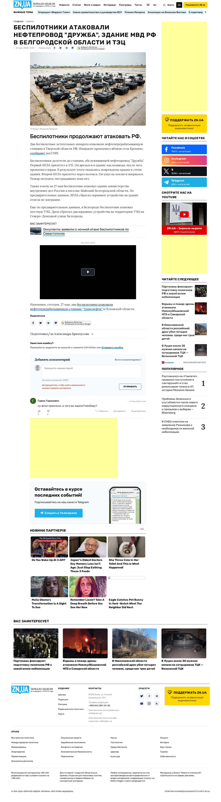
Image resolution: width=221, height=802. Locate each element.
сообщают (37, 153)
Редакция (63, 699)
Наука (113, 738)
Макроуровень (18, 747)
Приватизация (18, 756)
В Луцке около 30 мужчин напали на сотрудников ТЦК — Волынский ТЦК (175, 351)
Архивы (62, 694)
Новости (64, 4)
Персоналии (67, 756)
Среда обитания (118, 747)
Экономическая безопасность (76, 752)
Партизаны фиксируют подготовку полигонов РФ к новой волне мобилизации (177, 292)
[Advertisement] (73, 448)
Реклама (62, 704)
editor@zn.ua (105, 721)
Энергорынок (18, 752)
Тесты (138, 4)
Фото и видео (92, 4)
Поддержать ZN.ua (195, 5)
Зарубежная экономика (73, 742)
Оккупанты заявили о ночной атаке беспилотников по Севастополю (86, 231)
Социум (164, 738)
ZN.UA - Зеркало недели (184, 228)
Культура (115, 756)
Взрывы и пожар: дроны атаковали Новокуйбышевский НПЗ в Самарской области (178, 310)
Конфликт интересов (72, 747)
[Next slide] (205, 12)
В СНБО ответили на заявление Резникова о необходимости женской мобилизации (178, 427)
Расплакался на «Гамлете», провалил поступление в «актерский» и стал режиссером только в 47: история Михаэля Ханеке (180, 383)
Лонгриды (125, 4)
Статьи (76, 4)
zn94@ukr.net (95, 713)
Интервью (110, 4)
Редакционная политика (71, 709)
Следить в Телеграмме (61, 513)
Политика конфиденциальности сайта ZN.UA (187, 791)
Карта (61, 714)
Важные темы (23, 12)
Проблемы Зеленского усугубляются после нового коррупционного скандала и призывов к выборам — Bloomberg (180, 405)
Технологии (116, 742)
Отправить (130, 386)
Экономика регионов (22, 761)
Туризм (164, 752)
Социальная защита (71, 738)
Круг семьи (166, 747)
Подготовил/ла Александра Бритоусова (59, 334)
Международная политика (24, 742)
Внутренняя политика (22, 738)
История (164, 742)
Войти (170, 5)
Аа (179, 5)
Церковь (114, 752)
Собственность (168, 756)
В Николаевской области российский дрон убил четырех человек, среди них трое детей (178, 331)
